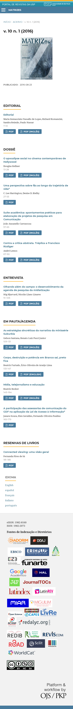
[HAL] (41, 576)
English (9, 485)
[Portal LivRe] (48, 615)
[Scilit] (36, 646)
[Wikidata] (52, 646)
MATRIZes (14, 10)
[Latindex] (19, 594)
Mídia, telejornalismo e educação (23, 384)
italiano (9, 500)
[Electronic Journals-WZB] (14, 564)
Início (7, 21)
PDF (11, 131)
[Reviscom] (53, 637)
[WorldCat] (22, 656)
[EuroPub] (56, 555)
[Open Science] (15, 615)
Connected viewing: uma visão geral (26, 452)
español (9, 490)
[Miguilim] (40, 606)
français (9, 495)
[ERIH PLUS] (37, 555)
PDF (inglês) (31, 131)
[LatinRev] (44, 594)
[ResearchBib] (32, 637)
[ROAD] (16, 646)
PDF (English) (32, 374)
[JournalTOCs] (37, 585)
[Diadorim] (18, 543)
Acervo (17, 21)
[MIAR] (18, 606)
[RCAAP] (12, 625)
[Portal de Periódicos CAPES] (32, 615)
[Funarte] (34, 564)
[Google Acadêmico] (18, 576)
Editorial (8, 114)
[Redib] (15, 637)
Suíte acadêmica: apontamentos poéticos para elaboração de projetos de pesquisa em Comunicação (32, 216)
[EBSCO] (15, 555)
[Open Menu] (3, 10)
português (11, 505)
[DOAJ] (39, 543)
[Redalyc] (34, 625)
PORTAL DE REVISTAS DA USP (18, 4)
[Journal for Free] (14, 585)
